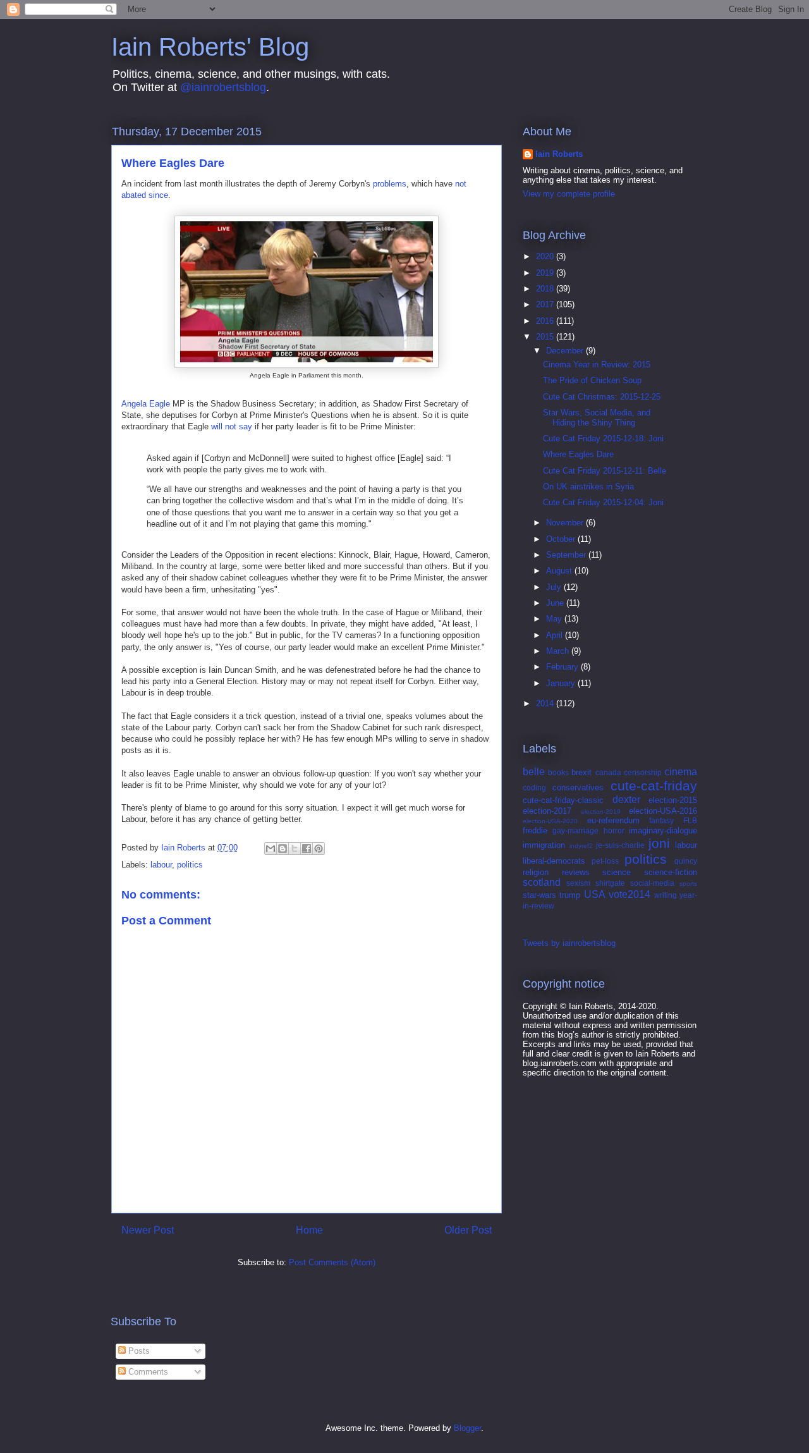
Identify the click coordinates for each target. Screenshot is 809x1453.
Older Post (468, 1230)
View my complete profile (569, 194)
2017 (546, 304)
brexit (581, 772)
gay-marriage (575, 830)
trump (569, 895)
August (560, 570)
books (558, 772)
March (558, 651)
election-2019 (601, 811)
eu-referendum (613, 820)
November (566, 522)
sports (688, 883)
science (616, 872)
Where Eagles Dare (578, 454)
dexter (626, 799)
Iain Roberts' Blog (210, 47)
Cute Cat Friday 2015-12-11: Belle (604, 470)
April (555, 635)
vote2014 (629, 894)
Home (309, 1230)
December (566, 350)
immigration (544, 845)
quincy (685, 861)
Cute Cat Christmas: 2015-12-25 (601, 397)
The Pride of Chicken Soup (592, 380)
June (556, 603)
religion (536, 872)
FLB (690, 820)
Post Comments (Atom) (332, 1262)
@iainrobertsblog (223, 87)
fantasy (661, 820)
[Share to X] (294, 848)
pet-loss (605, 861)
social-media (652, 883)
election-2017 (547, 811)
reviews (576, 872)
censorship (643, 772)
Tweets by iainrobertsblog (569, 943)
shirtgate (610, 883)
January (562, 683)
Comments (147, 1371)
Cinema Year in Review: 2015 (596, 364)
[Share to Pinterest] (318, 848)
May (555, 618)
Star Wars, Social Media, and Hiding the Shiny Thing (596, 417)
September (567, 555)
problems (389, 183)
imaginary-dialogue (663, 830)
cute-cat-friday (654, 785)
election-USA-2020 (550, 821)
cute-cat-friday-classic (563, 800)
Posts (138, 1351)
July (555, 587)
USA (594, 894)
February (563, 666)
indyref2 (581, 845)
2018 (546, 288)
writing (665, 895)
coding (534, 787)
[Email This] (270, 848)
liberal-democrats (554, 861)
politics (190, 864)
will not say (231, 426)
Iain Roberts (559, 154)
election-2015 (672, 800)
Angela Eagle (145, 403)
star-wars (539, 895)
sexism (578, 883)
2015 (546, 336)
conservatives (578, 787)
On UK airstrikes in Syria (588, 486)
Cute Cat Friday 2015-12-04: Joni (603, 502)
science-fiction (670, 872)
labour (161, 864)
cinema (680, 771)
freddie (535, 830)
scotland (542, 882)
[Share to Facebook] (306, 848)
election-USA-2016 (663, 811)
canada (608, 772)
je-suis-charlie (620, 845)
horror (614, 830)
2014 (546, 703)
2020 (546, 256)
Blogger (467, 1428)
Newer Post (147, 1230)
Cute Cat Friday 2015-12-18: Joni (603, 438)
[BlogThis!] (282, 848)
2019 (546, 273)
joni (659, 843)
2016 (546, 321)
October (562, 539)
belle (534, 771)
